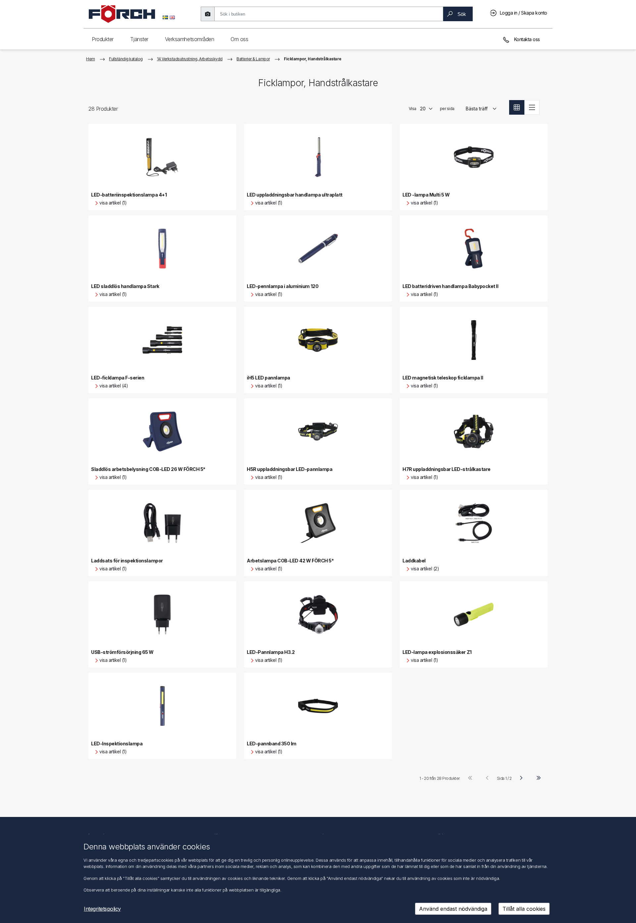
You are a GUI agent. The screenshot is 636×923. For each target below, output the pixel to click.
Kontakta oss (526, 39)
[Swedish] (165, 17)
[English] (172, 17)
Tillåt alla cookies (524, 908)
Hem (90, 58)
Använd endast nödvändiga (453, 908)
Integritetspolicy (102, 908)
